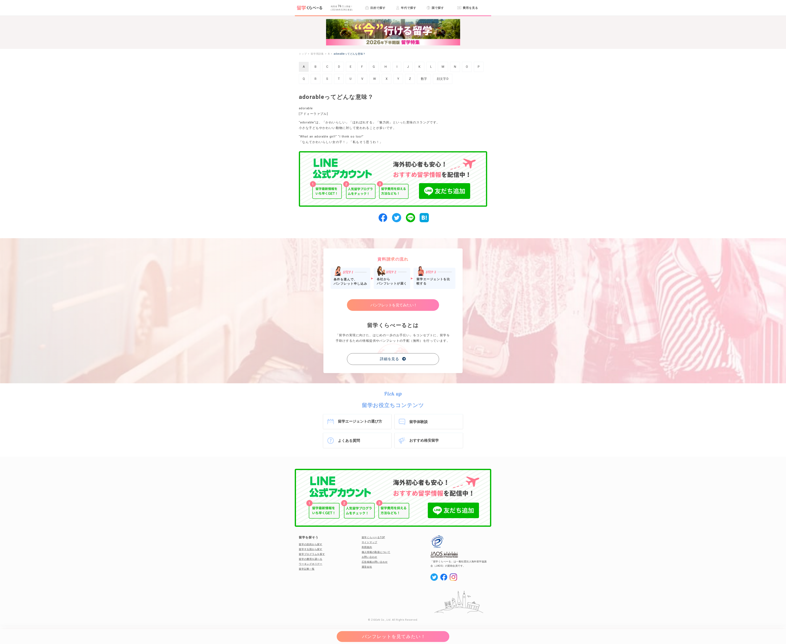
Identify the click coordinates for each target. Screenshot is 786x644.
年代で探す (408, 7)
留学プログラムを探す (312, 554)
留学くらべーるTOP (373, 537)
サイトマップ (369, 542)
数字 (424, 79)
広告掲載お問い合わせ (375, 562)
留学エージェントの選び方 (360, 421)
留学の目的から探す (310, 544)
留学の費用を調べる (310, 559)
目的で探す (377, 7)
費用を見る (470, 7)
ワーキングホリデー (310, 564)
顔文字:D (442, 79)
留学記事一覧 (307, 568)
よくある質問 (349, 440)
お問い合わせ (369, 557)
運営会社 (367, 566)
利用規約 (367, 547)
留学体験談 (418, 422)
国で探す (438, 7)
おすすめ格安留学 (424, 440)
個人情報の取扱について (376, 552)
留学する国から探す (310, 549)
